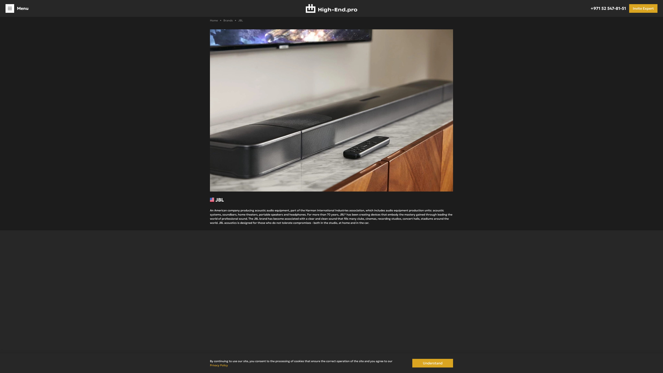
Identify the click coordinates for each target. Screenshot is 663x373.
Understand (433, 363)
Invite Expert (643, 8)
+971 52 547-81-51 (608, 8)
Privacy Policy (219, 365)
